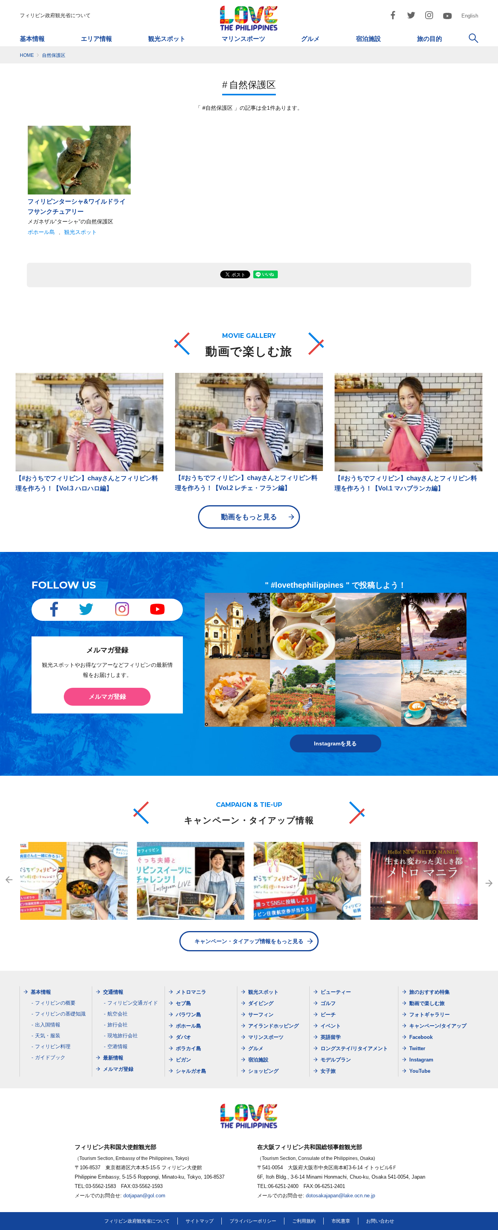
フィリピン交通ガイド (132, 1003)
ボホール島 (41, 232)
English (469, 16)
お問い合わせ (380, 1221)
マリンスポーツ (243, 38)
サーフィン (261, 1014)
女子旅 (328, 1071)
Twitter (417, 1048)
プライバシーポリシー (253, 1221)
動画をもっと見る (249, 517)
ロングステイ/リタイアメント (354, 1048)
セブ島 (183, 1003)
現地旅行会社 (122, 1035)
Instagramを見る (335, 743)
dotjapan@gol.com (144, 1195)
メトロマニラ (191, 992)
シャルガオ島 (191, 1071)
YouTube (419, 1071)
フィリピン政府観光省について (55, 15)
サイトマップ (200, 1221)
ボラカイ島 (188, 1048)
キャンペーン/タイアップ (437, 1026)
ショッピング (263, 1071)
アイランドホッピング (273, 1026)
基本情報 (32, 38)
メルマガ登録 (107, 696)
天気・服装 (47, 1035)
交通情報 (113, 992)
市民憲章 (340, 1221)
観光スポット (167, 38)
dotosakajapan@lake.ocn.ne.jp (340, 1195)
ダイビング (261, 1003)
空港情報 (117, 1046)
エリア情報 (96, 38)
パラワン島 (188, 1014)
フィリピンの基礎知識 (60, 1014)
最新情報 (113, 1058)
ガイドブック (50, 1057)
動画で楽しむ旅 (427, 1003)
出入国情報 (47, 1025)
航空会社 (117, 1014)
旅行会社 (117, 1025)
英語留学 (331, 1037)
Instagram (421, 1060)
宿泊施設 (368, 38)
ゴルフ (328, 1003)
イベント (331, 1026)
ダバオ (183, 1037)
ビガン (183, 1060)
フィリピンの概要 (55, 1003)
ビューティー (336, 992)
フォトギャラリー (429, 1014)
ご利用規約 (304, 1221)
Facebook (421, 1037)
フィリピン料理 (52, 1046)
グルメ (310, 38)
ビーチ (328, 1014)
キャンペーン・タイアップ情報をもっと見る (249, 941)
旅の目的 (429, 38)
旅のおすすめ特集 (429, 992)
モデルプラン (336, 1060)
